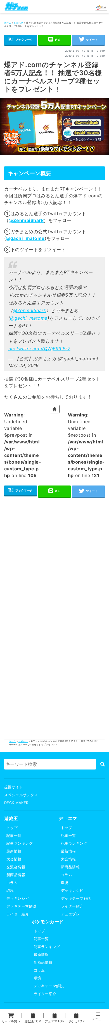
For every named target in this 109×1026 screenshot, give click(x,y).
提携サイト (13, 787)
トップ (12, 828)
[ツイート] (88, 40)
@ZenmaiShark (29, 310)
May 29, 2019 (23, 365)
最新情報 (14, 851)
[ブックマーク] (20, 40)
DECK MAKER (16, 803)
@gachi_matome (28, 318)
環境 (10, 890)
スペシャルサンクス (21, 795)
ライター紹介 (17, 914)
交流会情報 (15, 867)
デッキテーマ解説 (21, 906)
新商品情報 (15, 875)
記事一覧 (14, 835)
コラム (12, 883)
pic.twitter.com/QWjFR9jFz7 (39, 348)
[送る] (54, 40)
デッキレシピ (17, 898)
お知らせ (18, 22)
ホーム (7, 22)
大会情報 (14, 859)
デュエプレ (70, 914)
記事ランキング (19, 843)
